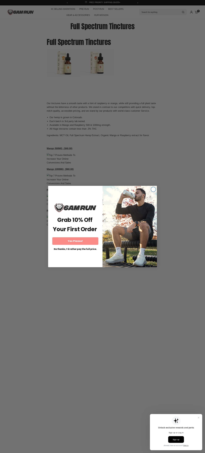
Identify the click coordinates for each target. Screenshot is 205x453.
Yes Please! (75, 241)
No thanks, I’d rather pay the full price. (75, 249)
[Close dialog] (153, 189)
